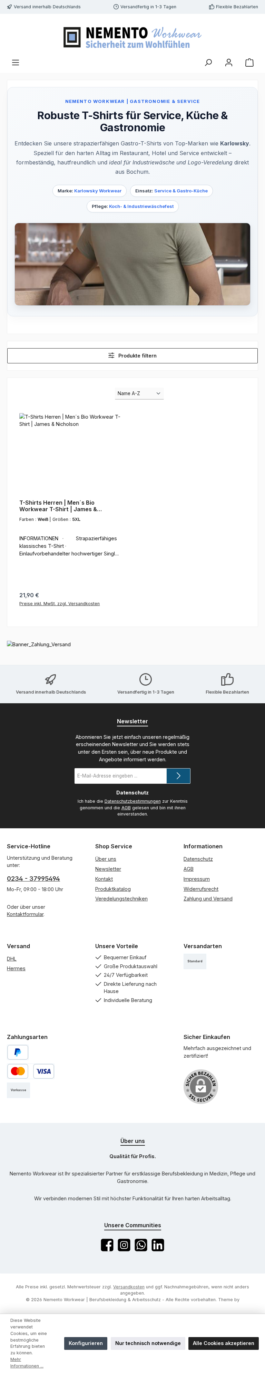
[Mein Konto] (228, 62)
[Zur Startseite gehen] (132, 36)
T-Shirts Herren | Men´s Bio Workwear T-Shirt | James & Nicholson (58, 506)
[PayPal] (18, 1052)
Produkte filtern (137, 356)
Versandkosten (129, 1286)
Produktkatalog (113, 889)
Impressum (197, 879)
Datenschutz (198, 859)
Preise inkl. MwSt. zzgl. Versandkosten (59, 603)
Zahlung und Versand (208, 899)
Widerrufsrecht (201, 889)
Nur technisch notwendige (148, 1343)
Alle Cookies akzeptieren (223, 1343)
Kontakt (104, 879)
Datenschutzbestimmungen (133, 801)
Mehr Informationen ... (26, 1363)
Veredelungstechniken (121, 899)
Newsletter (108, 869)
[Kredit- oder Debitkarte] (31, 1071)
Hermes (16, 968)
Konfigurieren (86, 1343)
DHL (12, 959)
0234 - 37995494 (33, 878)
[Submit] (178, 776)
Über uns (105, 859)
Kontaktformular (25, 914)
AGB (126, 807)
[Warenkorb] (249, 62)
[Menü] (15, 62)
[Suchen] (208, 62)
